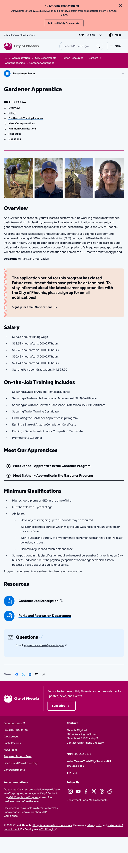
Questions (14, 139)
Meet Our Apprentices (21, 123)
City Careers (11, 737)
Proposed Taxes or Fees (18, 757)
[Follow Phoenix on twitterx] (94, 791)
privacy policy (94, 825)
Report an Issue (13, 723)
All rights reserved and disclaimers (52, 825)
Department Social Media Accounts (87, 800)
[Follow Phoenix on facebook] (86, 791)
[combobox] (81, 46)
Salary (12, 113)
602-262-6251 (75, 766)
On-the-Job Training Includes (25, 118)
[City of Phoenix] (21, 46)
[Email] (36, 674)
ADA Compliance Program (23, 797)
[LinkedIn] (30, 674)
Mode (118, 35)
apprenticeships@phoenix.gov (44, 645)
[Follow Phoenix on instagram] (70, 791)
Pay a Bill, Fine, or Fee (16, 730)
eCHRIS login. (47, 829)
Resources (14, 133)
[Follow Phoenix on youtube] (78, 791)
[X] (23, 674)
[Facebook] (16, 674)
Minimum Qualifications (22, 128)
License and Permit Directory (21, 763)
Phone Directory (94, 743)
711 (75, 773)
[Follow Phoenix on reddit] (109, 791)
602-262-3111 (82, 754)
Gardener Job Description (38, 601)
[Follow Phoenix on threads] (101, 791)
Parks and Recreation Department (44, 616)
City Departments (14, 770)
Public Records (12, 743)
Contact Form (75, 743)
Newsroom (10, 750)
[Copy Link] (43, 674)
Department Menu (24, 74)
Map (93, 738)
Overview (14, 108)
